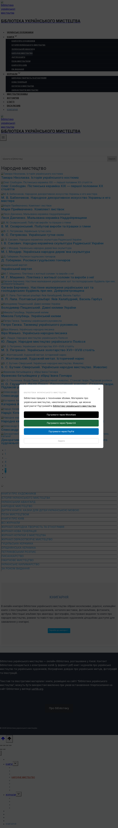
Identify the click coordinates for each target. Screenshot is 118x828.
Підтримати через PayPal (61, 431)
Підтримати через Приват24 (61, 423)
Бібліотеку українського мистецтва (74, 406)
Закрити (61, 441)
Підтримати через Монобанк (61, 414)
